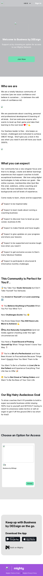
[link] (18, 465)
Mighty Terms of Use (13, 573)
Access (29, 483)
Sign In (38, 3)
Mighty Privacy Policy (30, 573)
